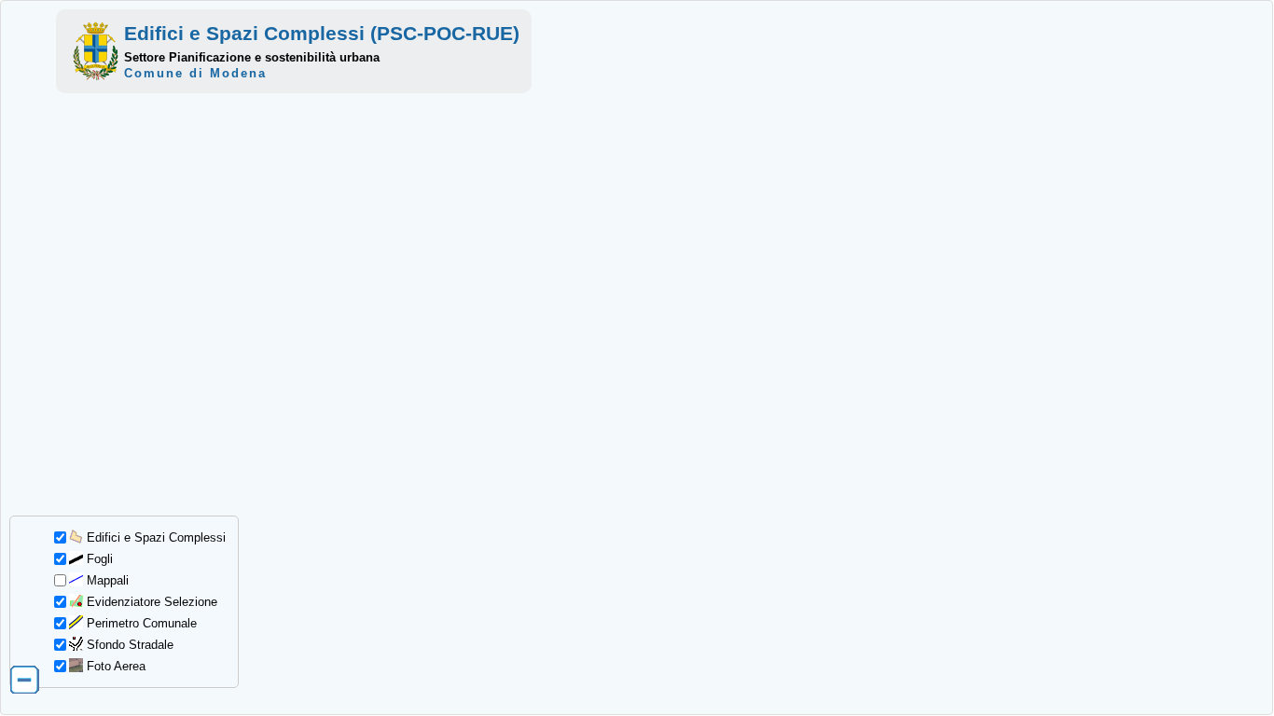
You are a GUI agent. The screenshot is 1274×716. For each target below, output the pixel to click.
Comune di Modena (195, 73)
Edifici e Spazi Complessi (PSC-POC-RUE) (321, 33)
